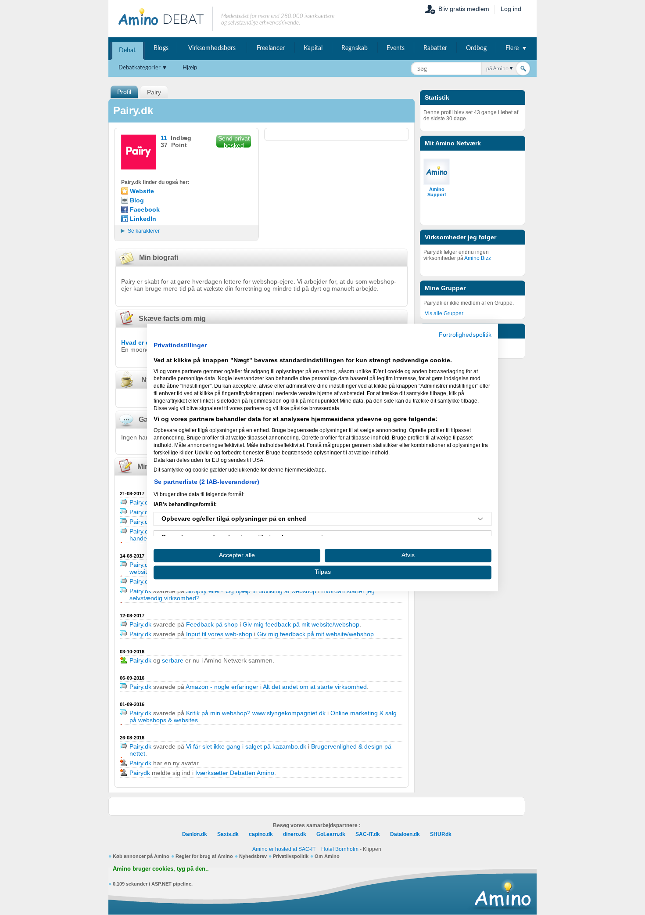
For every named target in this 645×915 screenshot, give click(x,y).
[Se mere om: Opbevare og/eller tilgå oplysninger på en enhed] (480, 519)
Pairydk (139, 772)
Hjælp (190, 68)
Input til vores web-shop (219, 634)
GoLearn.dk (330, 834)
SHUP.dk (441, 834)
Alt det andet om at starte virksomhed (315, 686)
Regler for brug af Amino (204, 856)
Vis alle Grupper (444, 313)
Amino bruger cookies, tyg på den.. (161, 869)
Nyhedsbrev (253, 856)
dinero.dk (294, 834)
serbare (172, 660)
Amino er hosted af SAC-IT (283, 849)
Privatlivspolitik (290, 856)
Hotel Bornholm (339, 849)
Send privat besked (234, 141)
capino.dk (261, 834)
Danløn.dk (194, 834)
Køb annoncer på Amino (141, 856)
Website (142, 191)
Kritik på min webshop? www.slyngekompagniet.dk (256, 713)
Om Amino (327, 856)
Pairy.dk (140, 502)
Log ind (511, 8)
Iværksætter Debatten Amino (234, 772)
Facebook (145, 209)
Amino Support (436, 192)
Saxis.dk (228, 834)
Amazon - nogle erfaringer (222, 686)
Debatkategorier (139, 68)
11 (164, 137)
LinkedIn (143, 218)
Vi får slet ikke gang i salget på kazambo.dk (246, 746)
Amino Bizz (477, 258)
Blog (137, 200)
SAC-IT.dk (367, 834)
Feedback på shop (212, 624)
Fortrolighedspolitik (465, 334)
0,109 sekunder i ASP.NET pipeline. (153, 883)
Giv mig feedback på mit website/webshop (301, 624)
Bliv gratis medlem (463, 8)
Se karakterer (144, 231)
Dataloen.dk (405, 834)
